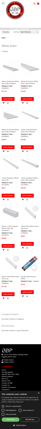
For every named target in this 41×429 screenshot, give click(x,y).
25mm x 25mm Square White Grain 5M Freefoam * (10, 228)
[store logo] (15, 10)
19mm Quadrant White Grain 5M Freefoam (29, 179)
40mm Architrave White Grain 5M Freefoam (10, 82)
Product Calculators (9, 387)
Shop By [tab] (6, 32)
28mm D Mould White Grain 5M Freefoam (29, 131)
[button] (3, 103)
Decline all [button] (29, 419)
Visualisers (6, 389)
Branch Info (6, 381)
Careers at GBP (7, 383)
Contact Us (6, 385)
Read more (19, 402)
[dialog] (20, 410)
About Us (5, 379)
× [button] (38, 393)
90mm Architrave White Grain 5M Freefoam (10, 131)
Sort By (16, 32)
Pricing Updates (7, 372)
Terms (4, 370)
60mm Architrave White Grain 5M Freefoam (29, 82)
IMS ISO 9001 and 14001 (10, 374)
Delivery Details (7, 376)
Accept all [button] (10, 419)
